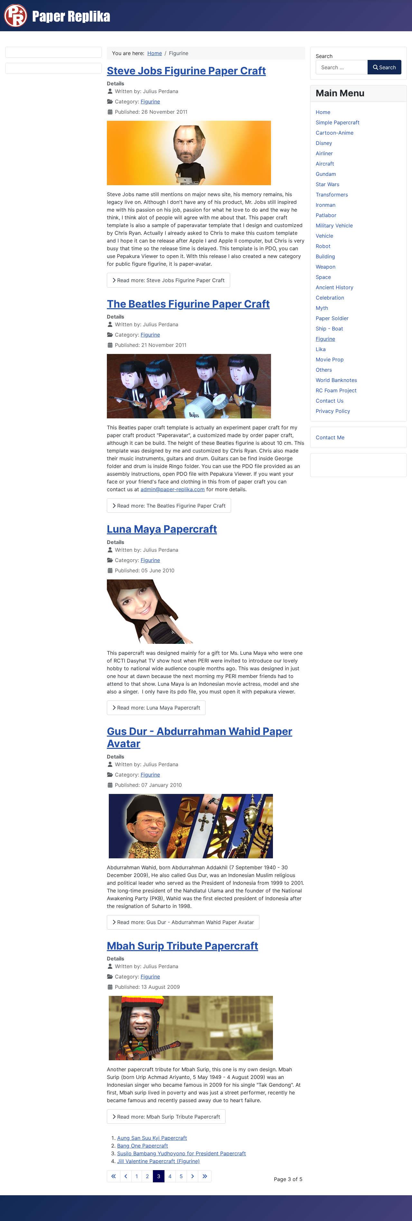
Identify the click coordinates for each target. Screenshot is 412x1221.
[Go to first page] (113, 1176)
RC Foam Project (336, 390)
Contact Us (329, 400)
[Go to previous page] (126, 1176)
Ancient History (334, 287)
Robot (323, 246)
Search (324, 56)
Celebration (330, 297)
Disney (324, 143)
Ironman (325, 205)
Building (325, 256)
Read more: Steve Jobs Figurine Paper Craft (170, 280)
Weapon (325, 266)
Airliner (324, 153)
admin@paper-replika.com (173, 489)
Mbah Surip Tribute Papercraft (182, 946)
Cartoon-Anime (334, 132)
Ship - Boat (329, 328)
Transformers (332, 194)
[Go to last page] (204, 1176)
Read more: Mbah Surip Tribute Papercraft (168, 1116)
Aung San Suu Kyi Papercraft (152, 1138)
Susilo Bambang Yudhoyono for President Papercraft (181, 1153)
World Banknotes (336, 380)
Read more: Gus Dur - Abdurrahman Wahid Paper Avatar (185, 922)
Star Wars (327, 184)
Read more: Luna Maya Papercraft (158, 707)
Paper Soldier (332, 318)
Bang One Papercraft (142, 1145)
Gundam (326, 174)
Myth (322, 308)
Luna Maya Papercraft (162, 529)
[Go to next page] (192, 1176)
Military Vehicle (334, 225)
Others (324, 370)
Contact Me (330, 437)
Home (323, 112)
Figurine (150, 101)
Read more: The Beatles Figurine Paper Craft (171, 505)
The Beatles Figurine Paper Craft (188, 304)
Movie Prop (330, 359)
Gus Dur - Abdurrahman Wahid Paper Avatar (199, 737)
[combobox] (342, 67)
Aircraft (325, 163)
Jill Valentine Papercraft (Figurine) (158, 1161)
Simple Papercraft (338, 122)
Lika (321, 349)
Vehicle (324, 236)
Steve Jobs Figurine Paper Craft (186, 70)
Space (323, 277)
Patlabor (326, 215)
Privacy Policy (333, 411)
